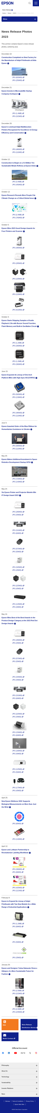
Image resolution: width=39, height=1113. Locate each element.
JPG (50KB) (16, 772)
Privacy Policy (30, 1101)
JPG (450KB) (17, 185)
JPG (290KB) (17, 512)
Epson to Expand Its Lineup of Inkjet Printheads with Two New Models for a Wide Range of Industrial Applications (19, 904)
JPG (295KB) (17, 263)
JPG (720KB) (17, 479)
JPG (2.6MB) (17, 1009)
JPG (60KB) (16, 533)
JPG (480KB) (17, 149)
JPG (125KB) (17, 769)
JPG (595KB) (17, 446)
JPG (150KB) (17, 732)
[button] (19, 1065)
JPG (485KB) (17, 248)
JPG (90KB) (16, 872)
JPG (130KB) (17, 397)
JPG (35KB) (16, 957)
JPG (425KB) (17, 888)
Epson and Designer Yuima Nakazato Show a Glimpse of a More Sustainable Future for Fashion (19, 971)
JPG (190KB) (17, 751)
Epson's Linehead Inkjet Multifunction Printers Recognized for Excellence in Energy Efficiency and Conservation (19, 130)
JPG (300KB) (17, 346)
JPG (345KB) (17, 567)
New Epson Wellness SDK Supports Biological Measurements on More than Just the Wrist (19, 804)
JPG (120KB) (17, 294)
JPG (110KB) (17, 152)
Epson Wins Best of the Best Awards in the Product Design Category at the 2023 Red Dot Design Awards (19, 620)
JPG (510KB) (17, 310)
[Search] (30, 3)
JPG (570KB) (17, 549)
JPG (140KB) (17, 482)
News (9, 13)
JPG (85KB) (16, 824)
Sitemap (7, 1101)
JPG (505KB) (17, 394)
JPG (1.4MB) (17, 113)
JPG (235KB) (17, 1012)
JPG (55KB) (16, 552)
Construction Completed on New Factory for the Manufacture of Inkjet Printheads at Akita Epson (19, 60)
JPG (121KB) (17, 890)
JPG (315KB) (17, 116)
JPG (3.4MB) (17, 182)
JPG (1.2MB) (17, 343)
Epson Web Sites (19, 1104)
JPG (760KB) (17, 218)
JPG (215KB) (17, 993)
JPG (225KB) (17, 586)
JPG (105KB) (17, 279)
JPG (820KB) (17, 77)
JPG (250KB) (17, 80)
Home (4, 13)
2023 (14, 13)
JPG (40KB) (16, 607)
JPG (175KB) (17, 788)
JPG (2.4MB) (17, 215)
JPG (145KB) (17, 604)
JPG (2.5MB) (17, 990)
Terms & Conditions (17, 1101)
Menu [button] (5, 19)
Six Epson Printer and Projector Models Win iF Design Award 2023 (19, 493)
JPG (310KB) (17, 530)
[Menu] (36, 3)
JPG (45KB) (16, 515)
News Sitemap (6, 10)
